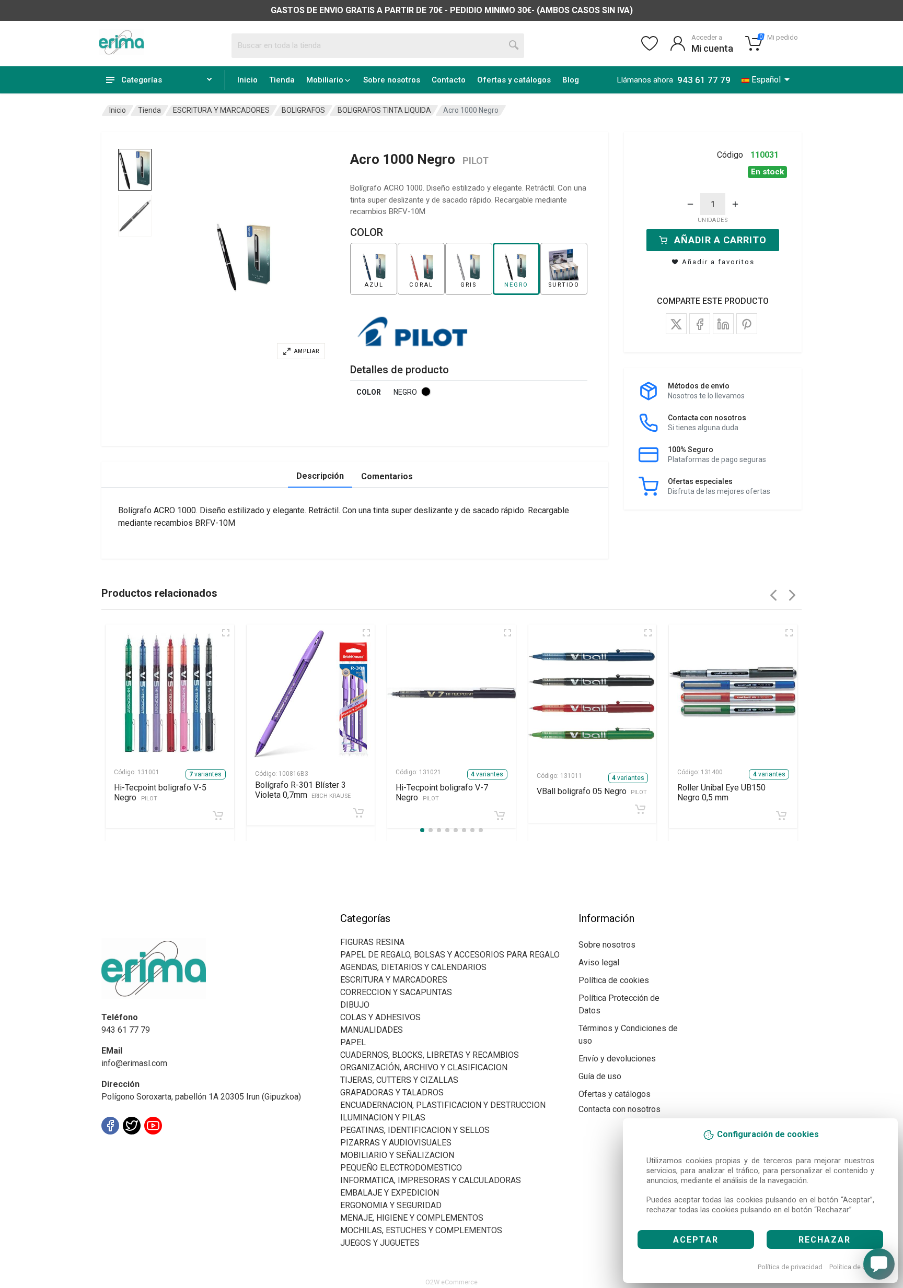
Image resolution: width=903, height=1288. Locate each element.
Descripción (320, 476)
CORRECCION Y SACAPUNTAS (396, 992)
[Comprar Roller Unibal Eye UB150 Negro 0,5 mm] (781, 815)
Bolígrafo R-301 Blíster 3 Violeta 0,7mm (303, 790)
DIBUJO (354, 1005)
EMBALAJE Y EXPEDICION (389, 1193)
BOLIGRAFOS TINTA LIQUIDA (384, 110)
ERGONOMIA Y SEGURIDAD (391, 1205)
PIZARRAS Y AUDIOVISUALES (396, 1143)
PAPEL (353, 1042)
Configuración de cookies (162, 1149)
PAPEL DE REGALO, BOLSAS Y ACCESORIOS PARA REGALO (450, 955)
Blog (570, 80)
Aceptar (696, 1240)
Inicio (247, 80)
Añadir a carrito (720, 239)
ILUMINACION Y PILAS (382, 1117)
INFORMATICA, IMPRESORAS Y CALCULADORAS (430, 1180)
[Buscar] (514, 45)
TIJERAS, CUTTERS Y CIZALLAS (399, 1080)
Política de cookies (857, 1267)
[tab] (135, 170)
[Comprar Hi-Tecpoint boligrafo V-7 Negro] (499, 815)
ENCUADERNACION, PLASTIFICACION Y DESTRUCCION (443, 1105)
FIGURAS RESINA (372, 942)
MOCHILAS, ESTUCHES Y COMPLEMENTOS (421, 1230)
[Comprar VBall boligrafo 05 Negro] (640, 809)
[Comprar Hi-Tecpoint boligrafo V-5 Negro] (218, 815)
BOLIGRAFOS (303, 110)
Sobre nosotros (391, 80)
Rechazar (824, 1240)
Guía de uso (599, 1076)
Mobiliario (324, 80)
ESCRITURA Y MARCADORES (221, 110)
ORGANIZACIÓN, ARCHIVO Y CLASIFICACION (423, 1067)
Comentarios (387, 476)
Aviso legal (598, 962)
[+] (735, 204)
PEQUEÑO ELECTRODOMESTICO (401, 1168)
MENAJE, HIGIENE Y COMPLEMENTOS (411, 1218)
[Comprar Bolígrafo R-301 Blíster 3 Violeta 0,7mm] (358, 812)
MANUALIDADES (371, 1030)
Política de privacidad (790, 1267)
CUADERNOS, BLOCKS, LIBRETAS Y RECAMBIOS (429, 1055)
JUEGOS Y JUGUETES (380, 1243)
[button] (244, 257)
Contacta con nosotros (619, 1109)
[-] (690, 204)
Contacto (449, 80)
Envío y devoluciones (617, 1059)
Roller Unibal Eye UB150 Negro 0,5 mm (721, 792)
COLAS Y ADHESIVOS (380, 1017)
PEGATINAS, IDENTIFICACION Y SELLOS (415, 1130)
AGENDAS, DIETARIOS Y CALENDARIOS (413, 967)
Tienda (282, 80)
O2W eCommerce (451, 1282)
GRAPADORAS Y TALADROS (392, 1092)
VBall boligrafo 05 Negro (592, 791)
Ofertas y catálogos (514, 80)
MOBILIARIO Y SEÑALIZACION (397, 1155)
